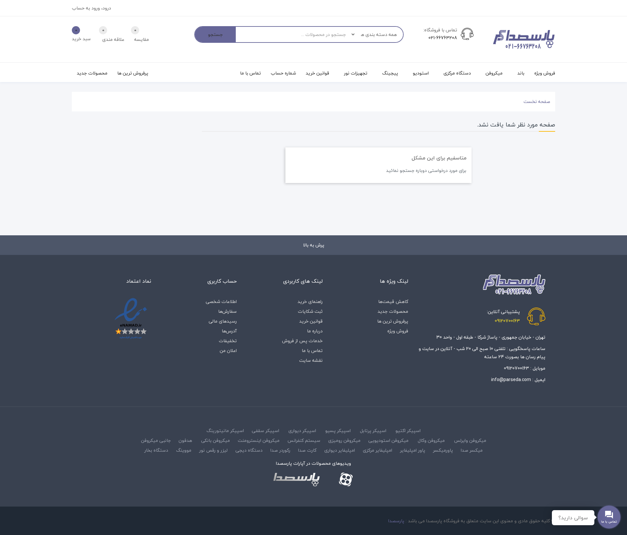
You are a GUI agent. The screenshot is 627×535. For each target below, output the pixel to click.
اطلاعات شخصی (221, 301)
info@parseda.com (511, 380)
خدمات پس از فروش (302, 341)
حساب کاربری (222, 281)
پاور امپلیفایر (412, 450)
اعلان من (228, 350)
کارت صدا (307, 450)
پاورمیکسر (443, 450)
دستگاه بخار (156, 450)
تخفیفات (228, 341)
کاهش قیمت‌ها (393, 301)
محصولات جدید (393, 311)
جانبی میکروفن (156, 440)
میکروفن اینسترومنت (259, 440)
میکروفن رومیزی (344, 440)
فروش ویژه (397, 331)
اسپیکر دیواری (302, 430)
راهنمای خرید (310, 301)
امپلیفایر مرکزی (377, 450)
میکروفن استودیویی (388, 440)
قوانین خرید (311, 321)
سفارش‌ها (227, 311)
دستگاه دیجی (249, 450)
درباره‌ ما (315, 331)
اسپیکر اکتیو (408, 430)
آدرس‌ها (229, 331)
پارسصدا (396, 521)
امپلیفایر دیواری (339, 450)
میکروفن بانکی (215, 440)
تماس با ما (312, 350)
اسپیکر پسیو (338, 430)
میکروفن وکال (431, 440)
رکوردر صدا (280, 450)
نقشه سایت (311, 360)
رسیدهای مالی (223, 321)
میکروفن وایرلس (470, 440)
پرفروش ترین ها (392, 321)
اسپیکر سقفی (265, 430)
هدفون (185, 440)
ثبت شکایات (310, 311)
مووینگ (183, 450)
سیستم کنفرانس (303, 440)
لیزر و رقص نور (213, 450)
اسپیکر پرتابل (373, 430)
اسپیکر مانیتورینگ (225, 430)
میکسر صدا (472, 450)
